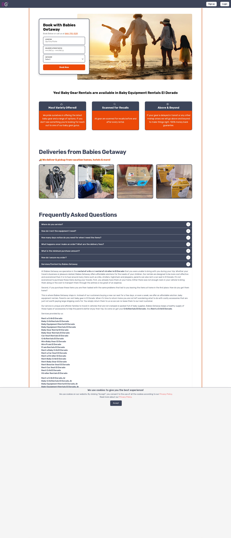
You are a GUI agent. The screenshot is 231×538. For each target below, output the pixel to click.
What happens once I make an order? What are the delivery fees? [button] (72, 244)
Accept (116, 403)
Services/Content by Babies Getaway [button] (59, 264)
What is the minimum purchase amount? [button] (60, 251)
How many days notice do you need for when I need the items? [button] (71, 237)
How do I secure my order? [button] (54, 257)
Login (224, 4)
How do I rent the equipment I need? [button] (58, 231)
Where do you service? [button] (52, 224)
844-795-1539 (71, 33)
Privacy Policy (166, 394)
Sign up (211, 4)
